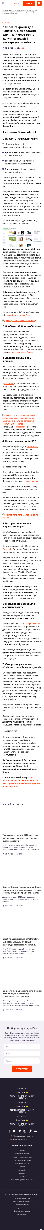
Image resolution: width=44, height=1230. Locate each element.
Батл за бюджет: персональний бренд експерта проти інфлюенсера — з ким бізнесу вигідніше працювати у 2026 (21, 890)
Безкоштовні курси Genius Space (22, 1180)
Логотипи (22, 1173)
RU (19, 3)
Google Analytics (32, 624)
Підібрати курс (22, 1069)
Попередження (22, 1214)
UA (15, 3)
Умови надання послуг (22, 1198)
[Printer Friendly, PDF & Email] (22, 48)
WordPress (32, 447)
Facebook (6, 549)
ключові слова (31, 481)
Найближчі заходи (22, 1154)
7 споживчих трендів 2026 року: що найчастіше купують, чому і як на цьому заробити (20, 838)
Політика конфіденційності (22, 1202)
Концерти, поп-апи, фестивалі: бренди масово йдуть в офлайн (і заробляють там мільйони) (22, 994)
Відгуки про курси (22, 1163)
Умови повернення (22, 1205)
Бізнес (6, 22)
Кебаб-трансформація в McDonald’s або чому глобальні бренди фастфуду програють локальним (20, 942)
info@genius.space (20, 1139)
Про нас (22, 1167)
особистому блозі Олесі (19, 315)
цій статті (9, 383)
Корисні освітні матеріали (22, 1157)
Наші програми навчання (22, 1160)
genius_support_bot (27, 1136)
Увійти (29, 3)
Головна (5, 10)
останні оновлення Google (20, 352)
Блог (10, 10)
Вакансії (22, 1176)
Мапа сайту (22, 1170)
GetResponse (20, 427)
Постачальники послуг (22, 1211)
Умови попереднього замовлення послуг (22, 1208)
